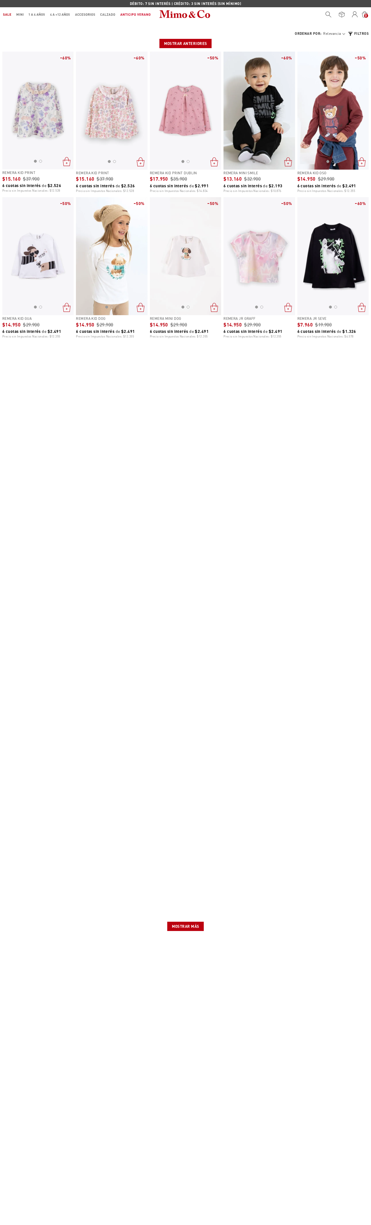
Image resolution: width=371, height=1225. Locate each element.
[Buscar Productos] (328, 14)
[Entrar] (355, 14)
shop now (235, 3)
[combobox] (327, 14)
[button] (35, 161)
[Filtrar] (358, 33)
